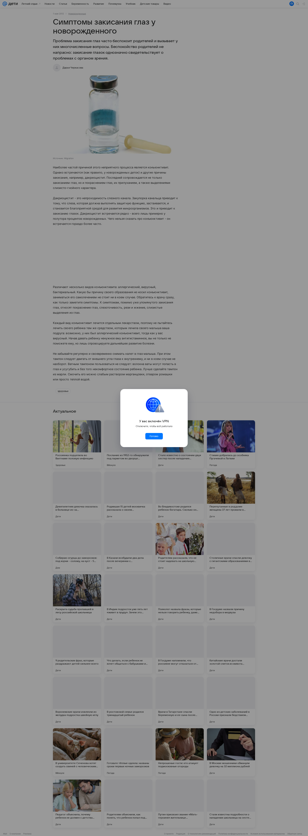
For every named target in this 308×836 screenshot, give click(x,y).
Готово (154, 436)
